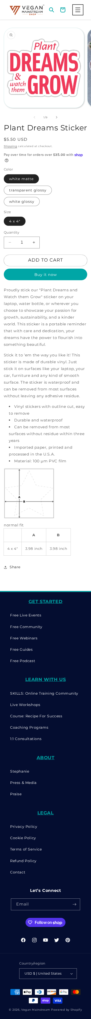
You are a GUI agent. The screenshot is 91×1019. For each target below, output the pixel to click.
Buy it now (45, 274)
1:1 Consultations (25, 739)
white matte (21, 179)
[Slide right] (56, 117)
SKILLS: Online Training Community (44, 693)
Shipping (10, 146)
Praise (16, 794)
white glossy (21, 201)
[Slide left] (34, 117)
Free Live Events (25, 615)
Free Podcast (22, 661)
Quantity (11, 232)
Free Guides (21, 649)
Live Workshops (25, 704)
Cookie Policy (23, 838)
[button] (77, 9)
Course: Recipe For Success (36, 716)
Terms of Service (26, 849)
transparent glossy (28, 190)
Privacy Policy (23, 826)
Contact (17, 872)
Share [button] (15, 567)
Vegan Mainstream (35, 1009)
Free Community (26, 627)
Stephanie (19, 771)
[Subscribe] (74, 904)
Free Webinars (24, 638)
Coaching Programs (29, 727)
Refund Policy (23, 861)
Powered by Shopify (66, 1009)
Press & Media (23, 782)
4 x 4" (14, 221)
